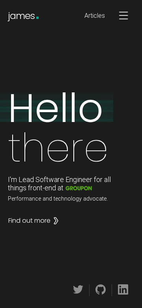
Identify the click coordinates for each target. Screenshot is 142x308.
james (21, 15)
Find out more (29, 220)
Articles (94, 15)
